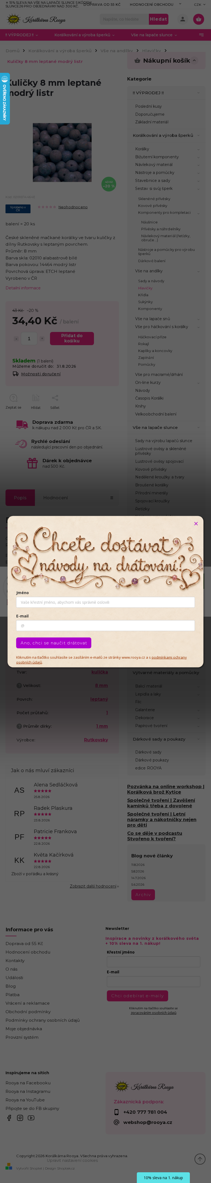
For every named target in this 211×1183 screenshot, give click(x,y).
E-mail (22, 615)
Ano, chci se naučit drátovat (54, 642)
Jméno (22, 592)
